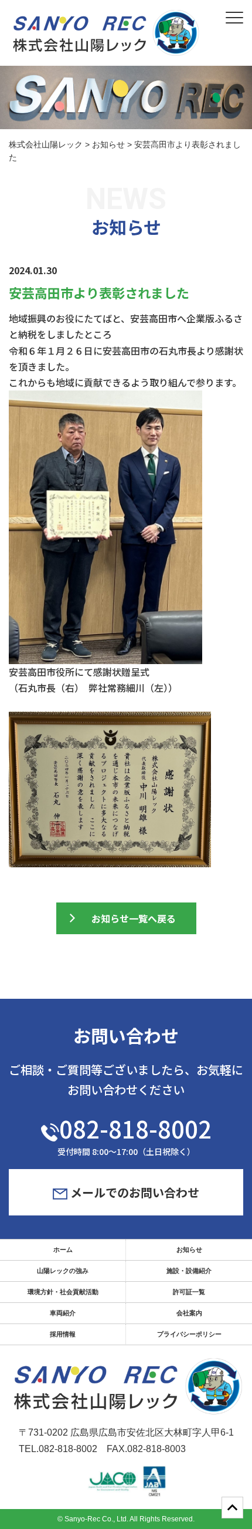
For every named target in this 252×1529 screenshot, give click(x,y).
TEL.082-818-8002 (58, 1449)
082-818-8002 (135, 1129)
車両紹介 (63, 1312)
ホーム (63, 1249)
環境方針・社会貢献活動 (63, 1291)
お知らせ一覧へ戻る (133, 918)
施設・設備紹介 (189, 1270)
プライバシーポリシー (189, 1334)
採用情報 (63, 1334)
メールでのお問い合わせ (133, 1192)
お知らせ (189, 1249)
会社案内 (189, 1312)
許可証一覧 (189, 1291)
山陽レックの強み (62, 1270)
